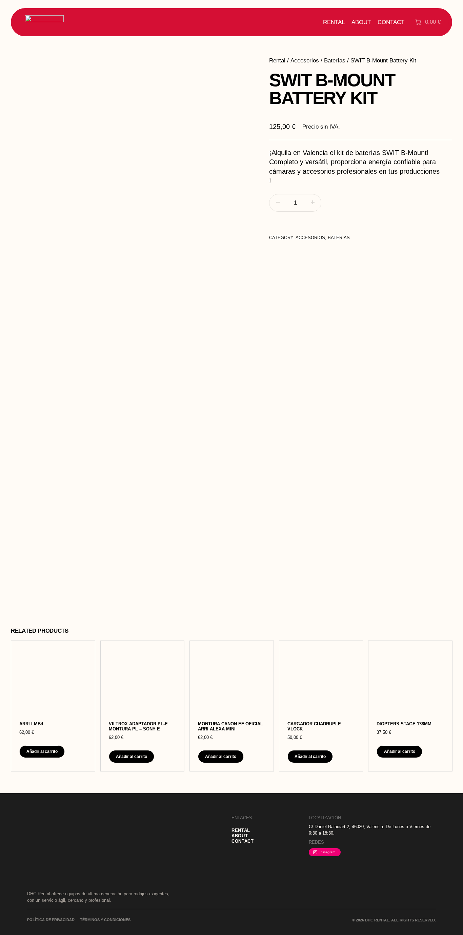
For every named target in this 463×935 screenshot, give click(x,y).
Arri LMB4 (31, 724)
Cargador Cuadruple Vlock (314, 726)
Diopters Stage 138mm (404, 724)
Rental (277, 60)
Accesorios (304, 60)
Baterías (334, 60)
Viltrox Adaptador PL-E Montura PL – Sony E (138, 726)
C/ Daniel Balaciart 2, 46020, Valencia (346, 826)
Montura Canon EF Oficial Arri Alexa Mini (230, 726)
